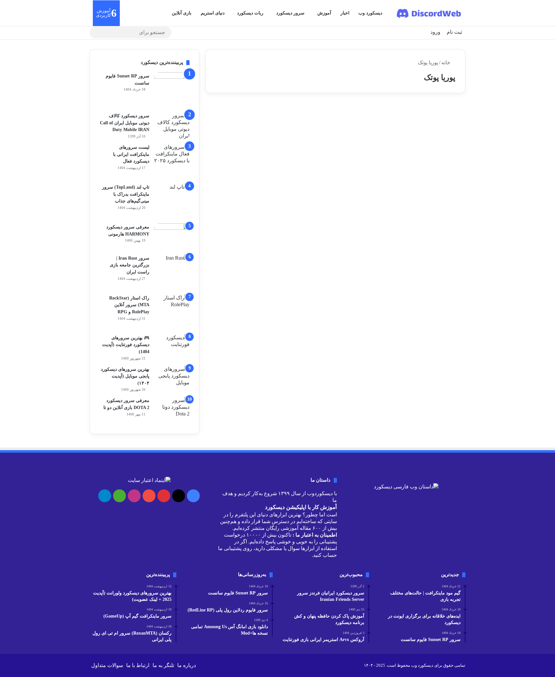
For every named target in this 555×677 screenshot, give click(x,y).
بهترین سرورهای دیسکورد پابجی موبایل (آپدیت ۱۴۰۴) (125, 376)
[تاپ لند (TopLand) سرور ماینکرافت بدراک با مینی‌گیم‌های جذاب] (171, 201)
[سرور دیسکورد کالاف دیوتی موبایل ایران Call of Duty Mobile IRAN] (171, 125)
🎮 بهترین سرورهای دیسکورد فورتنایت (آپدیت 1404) (125, 344)
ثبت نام (454, 32)
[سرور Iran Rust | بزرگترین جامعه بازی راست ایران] (171, 272)
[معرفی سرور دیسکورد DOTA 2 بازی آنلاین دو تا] (171, 410)
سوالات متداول (107, 665)
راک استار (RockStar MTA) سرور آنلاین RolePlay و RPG (129, 305)
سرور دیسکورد (290, 13)
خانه (446, 62)
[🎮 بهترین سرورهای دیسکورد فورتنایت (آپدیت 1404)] (171, 344)
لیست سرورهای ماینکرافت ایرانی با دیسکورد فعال (131, 154)
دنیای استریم (213, 13)
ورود (435, 32)
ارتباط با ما (137, 665)
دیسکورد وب (370, 13)
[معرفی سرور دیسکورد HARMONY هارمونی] (171, 236)
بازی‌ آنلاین (181, 13)
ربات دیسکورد (250, 13)
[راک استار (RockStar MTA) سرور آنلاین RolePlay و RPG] (171, 312)
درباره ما (186, 665)
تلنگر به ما (163, 665)
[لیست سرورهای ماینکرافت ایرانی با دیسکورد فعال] (171, 161)
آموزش (324, 13)
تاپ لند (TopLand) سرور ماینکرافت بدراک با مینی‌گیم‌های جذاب (125, 194)
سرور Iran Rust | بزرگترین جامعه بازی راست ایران (129, 265)
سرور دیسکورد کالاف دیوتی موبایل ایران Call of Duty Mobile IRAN (124, 122)
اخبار (344, 13)
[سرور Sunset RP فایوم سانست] (171, 90)
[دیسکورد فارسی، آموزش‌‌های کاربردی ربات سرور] (429, 13)
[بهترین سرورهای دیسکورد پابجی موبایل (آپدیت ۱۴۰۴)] (171, 378)
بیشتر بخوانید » (437, 203)
